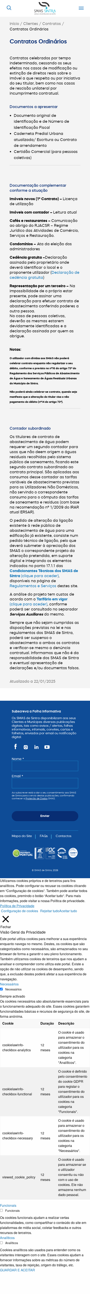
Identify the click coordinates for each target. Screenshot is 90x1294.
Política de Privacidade (17, 905)
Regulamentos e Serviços (33, 585)
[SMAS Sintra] (45, 7)
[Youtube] (46, 748)
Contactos (63, 836)
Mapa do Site (22, 836)
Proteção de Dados (37, 798)
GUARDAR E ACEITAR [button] (17, 1270)
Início (14, 23)
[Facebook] (16, 748)
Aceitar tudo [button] (68, 910)
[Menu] (80, 8)
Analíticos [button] (7, 1237)
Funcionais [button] (8, 1205)
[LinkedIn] (36, 748)
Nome (18, 759)
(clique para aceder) (40, 575)
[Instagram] (26, 748)
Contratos (51, 23)
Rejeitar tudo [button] (49, 910)
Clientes (30, 23)
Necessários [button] (9, 984)
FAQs (44, 836)
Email (17, 776)
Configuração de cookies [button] (19, 910)
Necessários (13, 989)
